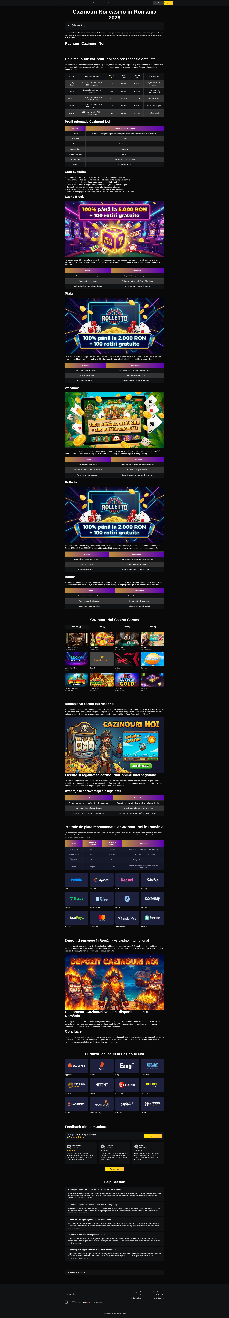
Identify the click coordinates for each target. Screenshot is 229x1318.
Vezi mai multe (114, 1169)
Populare (75, 626)
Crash (126, 626)
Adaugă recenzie (153, 1136)
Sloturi (151, 626)
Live (100, 626)
